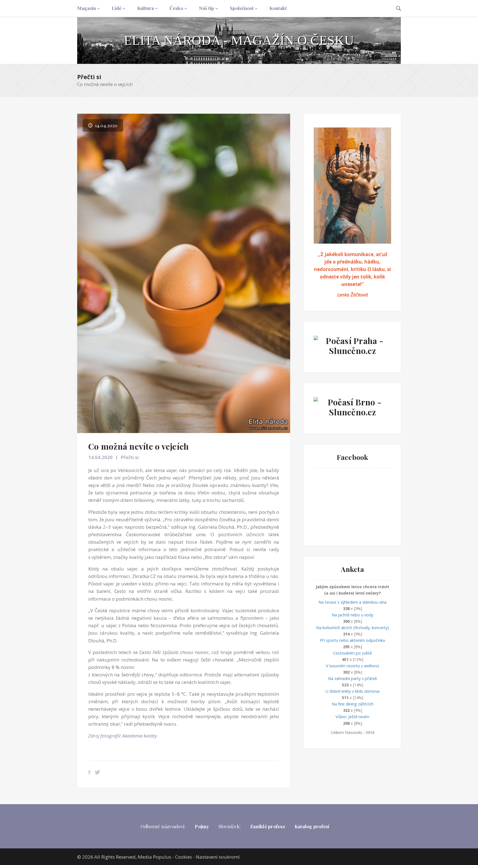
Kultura (145, 8)
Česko (176, 8)
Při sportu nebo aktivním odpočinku (352, 640)
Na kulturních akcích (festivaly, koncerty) (352, 627)
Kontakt (278, 8)
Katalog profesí (312, 826)
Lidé (116, 8)
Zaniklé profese (267, 826)
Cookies (183, 857)
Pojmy (202, 826)
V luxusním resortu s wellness (352, 665)
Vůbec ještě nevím (352, 716)
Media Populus (154, 857)
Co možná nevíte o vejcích (138, 446)
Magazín (86, 8)
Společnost (242, 8)
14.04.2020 (100, 457)
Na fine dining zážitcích (352, 704)
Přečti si (89, 77)
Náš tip (206, 8)
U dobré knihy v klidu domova (353, 691)
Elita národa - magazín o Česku (239, 40)
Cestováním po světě (352, 653)
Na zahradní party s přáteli (352, 678)
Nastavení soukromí (218, 857)
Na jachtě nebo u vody (352, 615)
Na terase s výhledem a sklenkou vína (352, 602)
